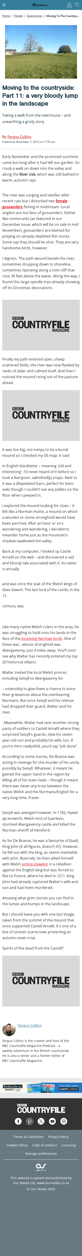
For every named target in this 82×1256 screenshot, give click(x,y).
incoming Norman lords (41, 638)
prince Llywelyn (35, 864)
